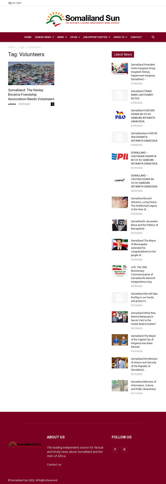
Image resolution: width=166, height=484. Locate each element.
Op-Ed (73, 37)
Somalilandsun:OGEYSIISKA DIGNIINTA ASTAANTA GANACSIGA (144, 137)
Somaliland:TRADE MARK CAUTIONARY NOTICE (142, 95)
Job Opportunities (95, 37)
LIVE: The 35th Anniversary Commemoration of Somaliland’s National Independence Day (143, 274)
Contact (136, 37)
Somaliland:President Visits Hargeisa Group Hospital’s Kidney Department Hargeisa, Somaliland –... (143, 72)
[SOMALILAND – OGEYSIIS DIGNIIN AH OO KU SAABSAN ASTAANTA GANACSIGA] (120, 179)
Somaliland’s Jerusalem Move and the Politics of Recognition (144, 225)
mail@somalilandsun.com (79, 464)
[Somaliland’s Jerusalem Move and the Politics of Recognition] (120, 225)
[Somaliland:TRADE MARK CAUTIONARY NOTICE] (120, 95)
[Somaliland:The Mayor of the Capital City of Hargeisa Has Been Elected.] (120, 340)
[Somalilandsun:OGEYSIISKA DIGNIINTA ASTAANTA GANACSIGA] (120, 137)
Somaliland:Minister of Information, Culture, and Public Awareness (143, 385)
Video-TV (119, 37)
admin (12, 103)
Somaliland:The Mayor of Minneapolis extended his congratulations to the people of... (143, 248)
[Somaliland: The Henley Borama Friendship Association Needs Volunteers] (31, 73)
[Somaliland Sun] (83, 19)
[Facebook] (115, 449)
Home (27, 37)
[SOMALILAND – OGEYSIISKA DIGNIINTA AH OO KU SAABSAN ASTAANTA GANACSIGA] (120, 156)
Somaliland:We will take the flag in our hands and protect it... (144, 297)
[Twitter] (124, 449)
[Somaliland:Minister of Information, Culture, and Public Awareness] (120, 385)
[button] (153, 37)
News (60, 37)
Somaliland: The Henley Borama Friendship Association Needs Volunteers (31, 94)
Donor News (43, 37)
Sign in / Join (14, 2)
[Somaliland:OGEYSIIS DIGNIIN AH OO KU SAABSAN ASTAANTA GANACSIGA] (120, 114)
